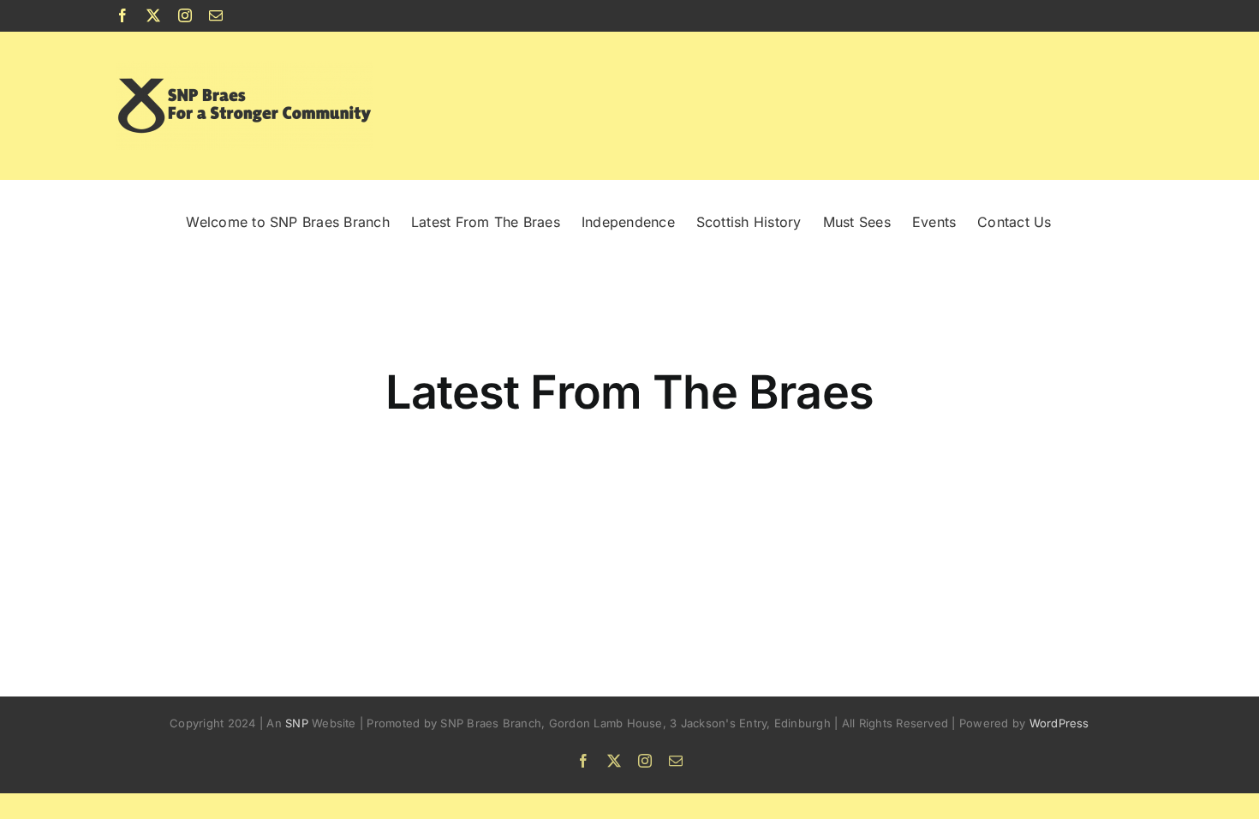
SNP (298, 723)
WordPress (1059, 723)
